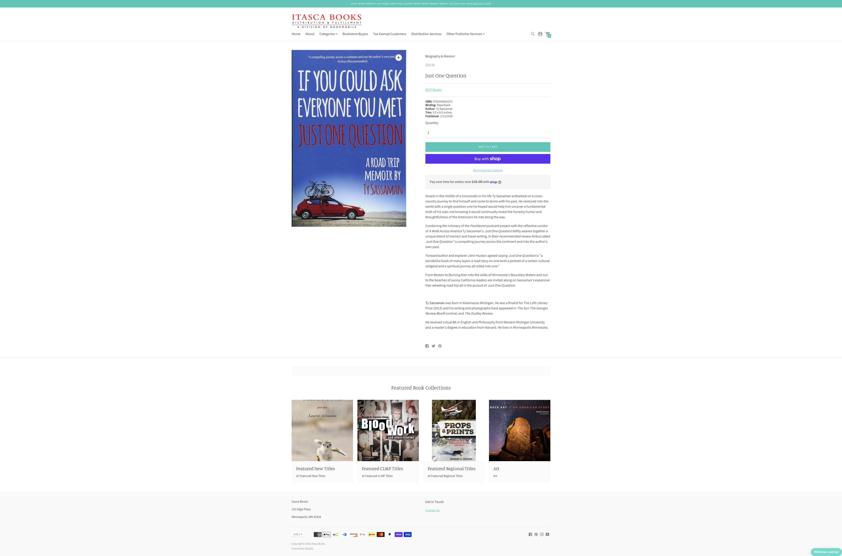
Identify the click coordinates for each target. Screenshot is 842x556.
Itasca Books (318, 543)
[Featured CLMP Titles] (388, 430)
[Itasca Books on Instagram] (542, 534)
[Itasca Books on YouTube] (547, 534)
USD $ (296, 534)
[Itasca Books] (327, 21)
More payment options (488, 170)
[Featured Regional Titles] (454, 430)
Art (496, 468)
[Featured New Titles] (322, 430)
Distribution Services (426, 34)
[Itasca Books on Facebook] (530, 534)
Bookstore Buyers (355, 34)
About (309, 34)
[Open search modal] (532, 34)
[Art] (519, 430)
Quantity (431, 123)
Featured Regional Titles (452, 468)
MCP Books (433, 89)
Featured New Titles (315, 468)
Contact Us (432, 510)
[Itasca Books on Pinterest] (536, 534)
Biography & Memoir (440, 56)
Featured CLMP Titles (382, 468)
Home (296, 34)
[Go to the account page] (540, 34)
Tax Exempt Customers (389, 34)
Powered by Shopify (302, 548)
